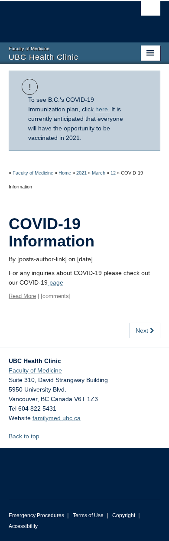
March (98, 172)
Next (143, 330)
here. (102, 109)
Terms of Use (88, 515)
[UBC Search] (150, 10)
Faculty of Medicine (33, 172)
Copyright (123, 515)
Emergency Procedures (36, 515)
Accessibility (23, 526)
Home (64, 172)
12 (113, 172)
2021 (81, 172)
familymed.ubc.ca (56, 418)
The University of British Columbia (62, 17)
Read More (22, 296)
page (55, 282)
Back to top (25, 436)
